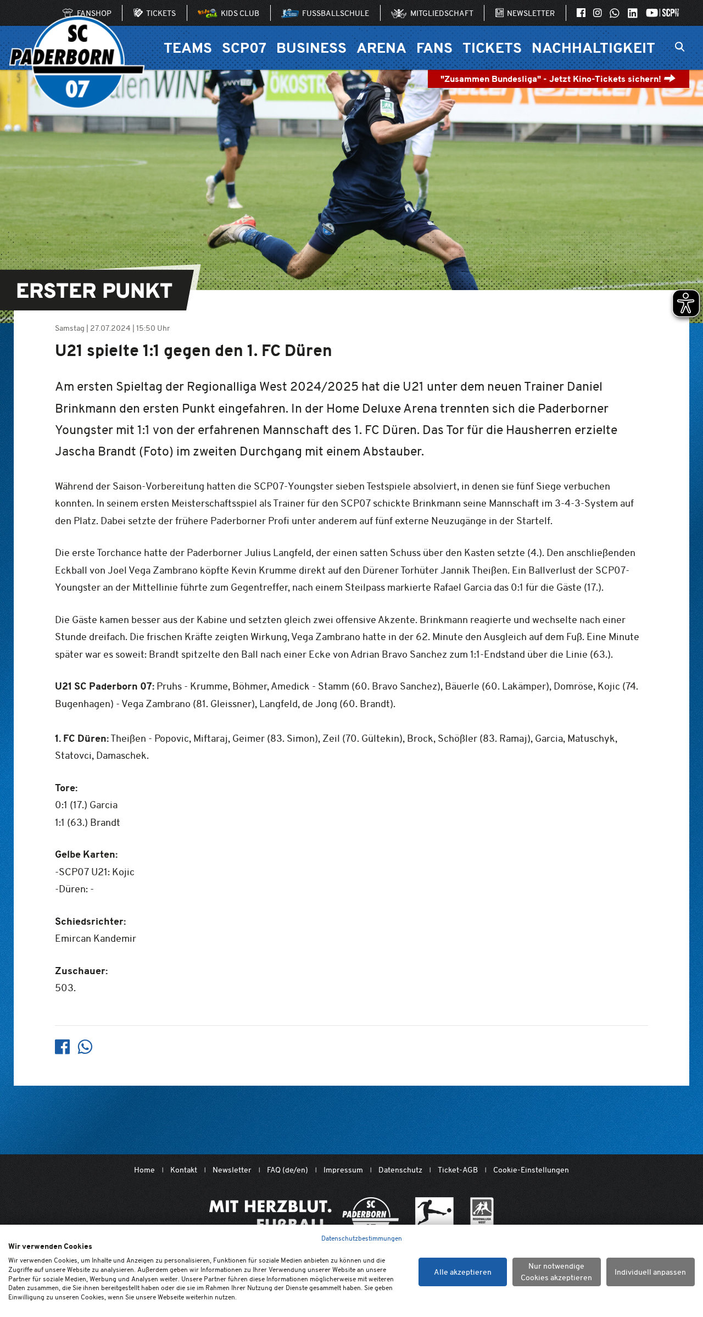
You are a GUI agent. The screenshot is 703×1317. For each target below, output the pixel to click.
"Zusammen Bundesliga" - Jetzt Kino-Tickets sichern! (551, 79)
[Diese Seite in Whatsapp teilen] (84, 1047)
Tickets (492, 47)
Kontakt (183, 1170)
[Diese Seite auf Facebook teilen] (62, 1047)
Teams (188, 47)
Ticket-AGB (458, 1170)
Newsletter (232, 1170)
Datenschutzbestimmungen (361, 1238)
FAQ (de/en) (287, 1170)
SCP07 (244, 47)
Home (144, 1170)
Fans (434, 47)
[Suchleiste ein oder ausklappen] (679, 48)
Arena (381, 47)
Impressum (343, 1170)
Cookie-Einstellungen (531, 1170)
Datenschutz (400, 1170)
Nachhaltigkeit (593, 47)
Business (311, 47)
